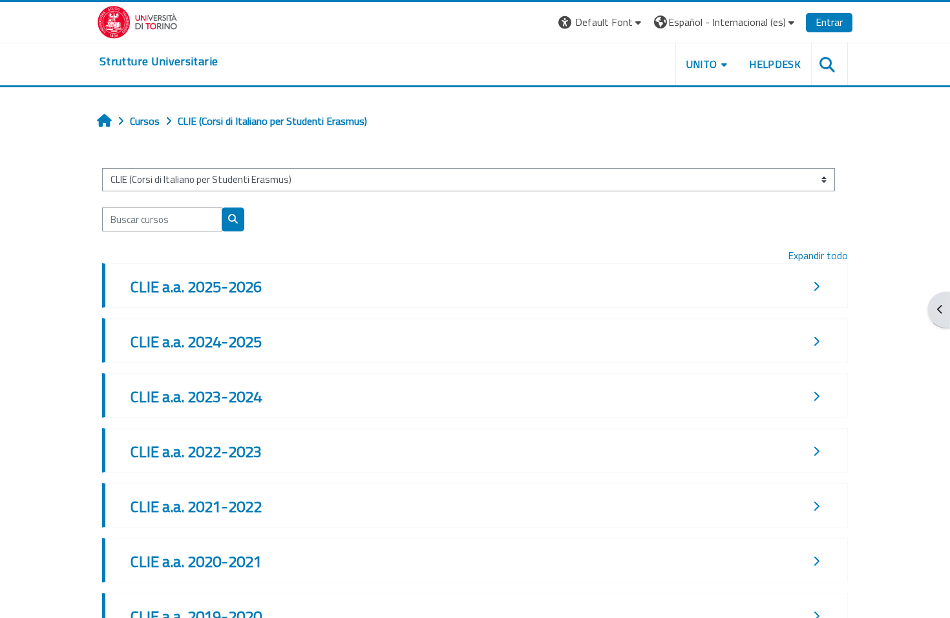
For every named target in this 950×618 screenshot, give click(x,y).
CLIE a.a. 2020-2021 (196, 561)
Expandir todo (818, 255)
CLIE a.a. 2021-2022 (196, 506)
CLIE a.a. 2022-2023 (196, 451)
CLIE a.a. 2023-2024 (196, 396)
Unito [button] (701, 64)
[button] (601, 22)
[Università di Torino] (137, 20)
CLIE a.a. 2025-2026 (196, 286)
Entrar (829, 22)
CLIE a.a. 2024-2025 (196, 341)
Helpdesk (775, 64)
